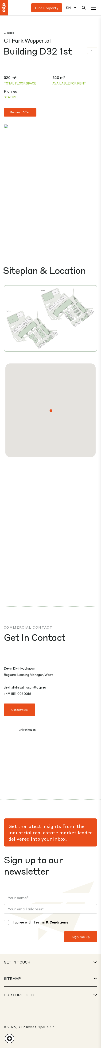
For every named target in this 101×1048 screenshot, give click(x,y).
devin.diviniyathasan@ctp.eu (25, 687)
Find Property (46, 8)
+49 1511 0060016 (17, 693)
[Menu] (93, 8)
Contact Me (19, 709)
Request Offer (20, 112)
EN (68, 8)
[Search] (83, 7)
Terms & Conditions (50, 922)
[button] (51, 410)
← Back (9, 32)
